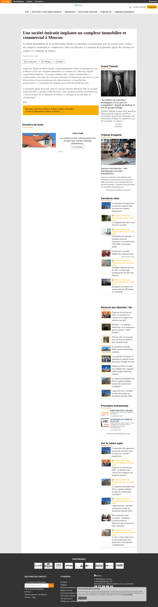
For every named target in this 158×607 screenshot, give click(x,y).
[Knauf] (99, 566)
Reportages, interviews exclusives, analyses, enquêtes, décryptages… (50, 110)
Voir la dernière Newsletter (34, 589)
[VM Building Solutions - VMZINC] (59, 566)
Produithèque (18, 1)
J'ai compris (82, 598)
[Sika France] (79, 566)
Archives (28, 592)
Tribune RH (106, 12)
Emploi (29, 1)
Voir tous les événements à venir (118, 434)
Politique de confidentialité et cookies (73, 601)
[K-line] (38, 566)
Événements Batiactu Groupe (71, 593)
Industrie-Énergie (87, 12)
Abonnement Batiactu (68, 587)
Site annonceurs (66, 598)
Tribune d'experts (124, 12)
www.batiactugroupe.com (103, 581)
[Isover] (69, 566)
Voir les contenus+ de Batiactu (36, 594)
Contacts (63, 582)
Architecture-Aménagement (47, 12)
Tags (34, 597)
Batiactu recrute (66, 590)
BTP (27, 12)
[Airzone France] (89, 566)
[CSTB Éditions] (120, 566)
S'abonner (152, 7)
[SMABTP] (48, 566)
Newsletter (153, 1)
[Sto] (109, 566)
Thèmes (28, 597)
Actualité (5, 1)
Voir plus (118, 124)
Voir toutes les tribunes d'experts (118, 190)
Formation (39, 1)
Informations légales (67, 596)
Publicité (63, 585)
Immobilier (70, 12)
